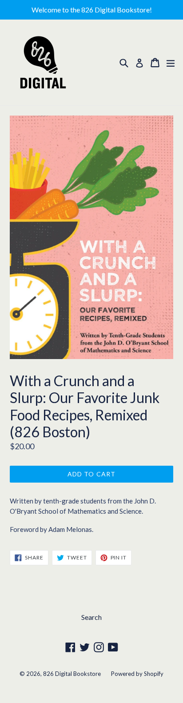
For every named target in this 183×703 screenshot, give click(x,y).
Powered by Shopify (137, 673)
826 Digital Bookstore (72, 673)
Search (91, 617)
